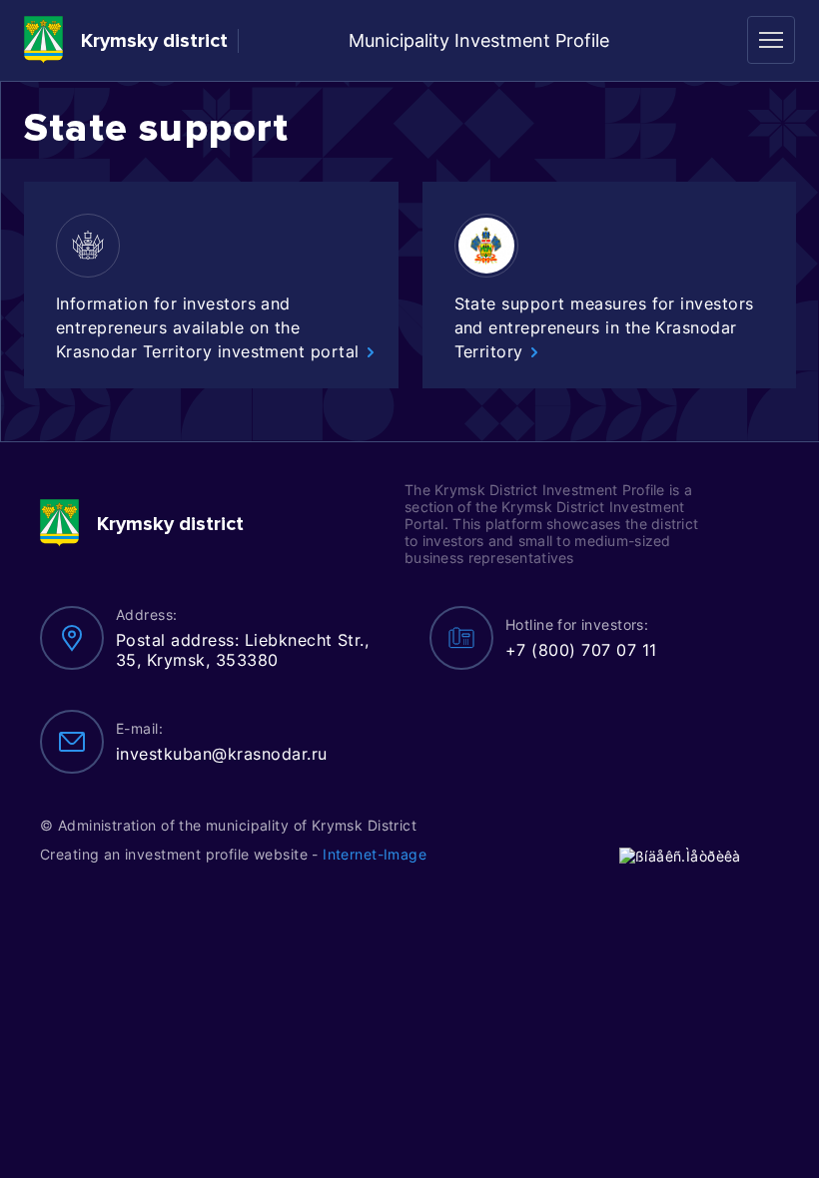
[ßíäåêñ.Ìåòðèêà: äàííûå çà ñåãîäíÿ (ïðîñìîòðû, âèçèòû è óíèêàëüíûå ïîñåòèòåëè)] (680, 856)
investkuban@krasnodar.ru (222, 754)
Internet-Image (374, 854)
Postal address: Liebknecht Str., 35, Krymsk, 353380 (242, 650)
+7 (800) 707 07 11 (581, 650)
